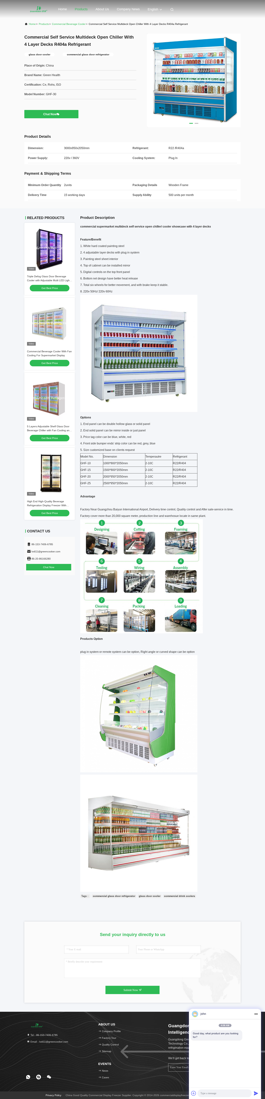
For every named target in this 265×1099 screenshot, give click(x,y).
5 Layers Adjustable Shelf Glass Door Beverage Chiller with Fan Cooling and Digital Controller (49, 430)
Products (81, 9)
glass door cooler (149, 896)
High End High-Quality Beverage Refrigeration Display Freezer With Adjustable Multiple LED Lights (46, 505)
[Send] (256, 1093)
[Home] (39, 9)
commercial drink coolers (179, 896)
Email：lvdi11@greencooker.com (49, 1041)
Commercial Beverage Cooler (69, 24)
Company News (128, 9)
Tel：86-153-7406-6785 (44, 1035)
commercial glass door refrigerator (114, 896)
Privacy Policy (53, 1095)
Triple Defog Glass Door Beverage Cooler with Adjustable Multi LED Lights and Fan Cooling (49, 280)
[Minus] (256, 1014)
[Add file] (193, 1093)
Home (62, 9)
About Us (102, 9)
